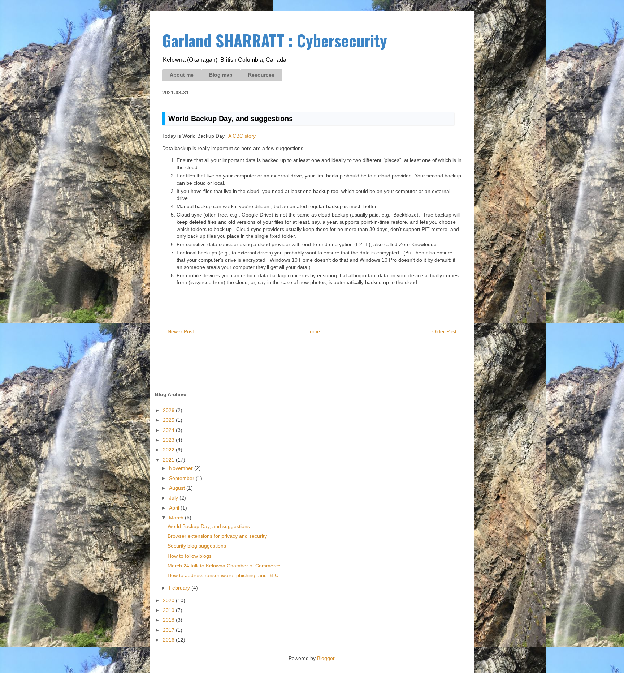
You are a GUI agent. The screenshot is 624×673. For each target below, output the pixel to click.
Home (313, 331)
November (181, 468)
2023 (169, 440)
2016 (169, 640)
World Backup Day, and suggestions (209, 526)
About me (182, 75)
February (180, 588)
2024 (169, 430)
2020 (169, 600)
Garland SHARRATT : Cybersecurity (274, 40)
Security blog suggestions (197, 546)
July (174, 498)
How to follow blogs (190, 556)
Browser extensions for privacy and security (217, 536)
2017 (169, 630)
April (175, 508)
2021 (169, 460)
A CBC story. (242, 136)
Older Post (444, 331)
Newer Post (181, 331)
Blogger (325, 658)
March (177, 517)
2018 (169, 620)
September (182, 478)
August (177, 488)
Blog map (221, 75)
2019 (169, 610)
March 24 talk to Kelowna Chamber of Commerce (224, 566)
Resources (261, 75)
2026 (169, 410)
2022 (169, 450)
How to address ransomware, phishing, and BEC (223, 575)
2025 (169, 420)
